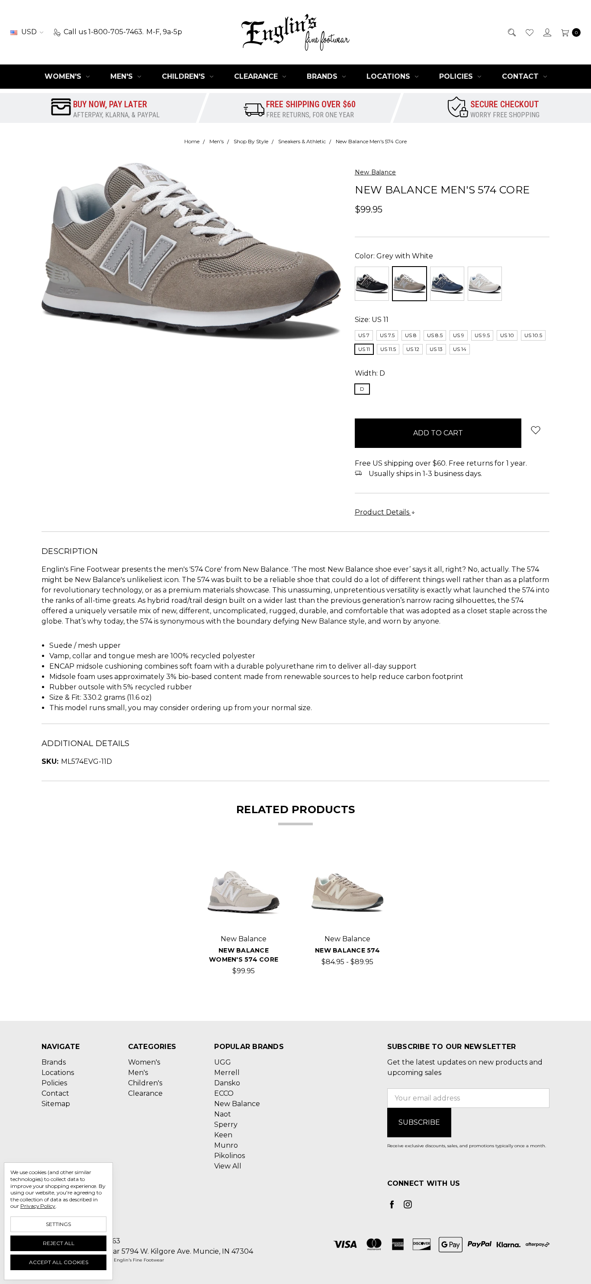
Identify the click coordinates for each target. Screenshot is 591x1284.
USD (29, 32)
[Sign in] (547, 32)
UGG (222, 1062)
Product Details (383, 512)
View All (227, 1166)
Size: (372, 319)
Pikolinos (229, 1156)
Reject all (58, 1243)
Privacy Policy (37, 1206)
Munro (226, 1145)
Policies (457, 76)
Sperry (226, 1124)
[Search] (511, 32)
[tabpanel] (244, 916)
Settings (58, 1224)
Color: (394, 256)
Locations (389, 76)
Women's (64, 76)
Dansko (227, 1083)
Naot (222, 1114)
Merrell (227, 1072)
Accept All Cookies (58, 1262)
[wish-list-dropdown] (535, 430)
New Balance (237, 1104)
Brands (323, 76)
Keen (223, 1135)
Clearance (257, 76)
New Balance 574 (347, 950)
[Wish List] (529, 32)
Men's (122, 76)
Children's (184, 76)
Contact (521, 76)
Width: (370, 373)
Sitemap (56, 1104)
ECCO (224, 1093)
